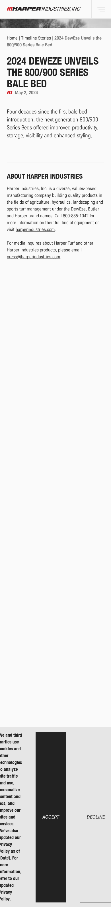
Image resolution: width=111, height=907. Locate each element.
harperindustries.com (35, 229)
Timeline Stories (36, 38)
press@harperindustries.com (33, 256)
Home (12, 38)
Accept (50, 817)
